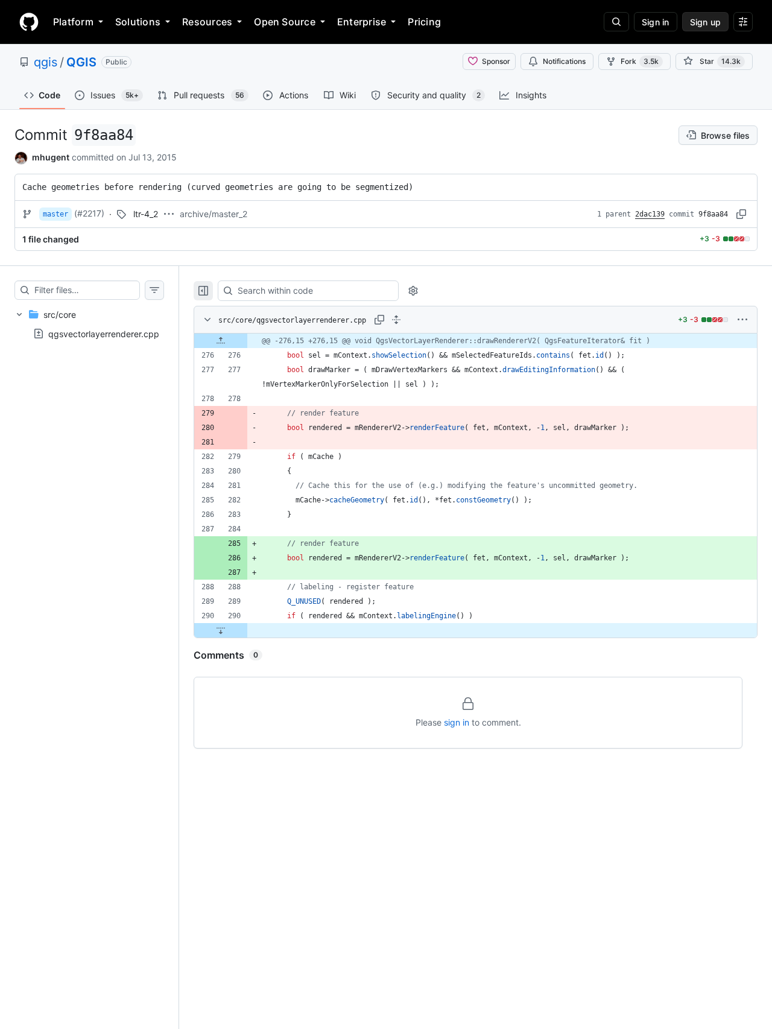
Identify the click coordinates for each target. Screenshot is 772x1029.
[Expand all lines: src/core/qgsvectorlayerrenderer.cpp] (396, 319)
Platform (73, 22)
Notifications (564, 61)
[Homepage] (29, 21)
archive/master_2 (213, 214)
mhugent (50, 157)
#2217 (89, 213)
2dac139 (650, 214)
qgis (45, 62)
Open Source (284, 22)
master (55, 214)
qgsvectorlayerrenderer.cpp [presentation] (103, 333)
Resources (207, 22)
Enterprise (361, 22)
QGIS (81, 62)
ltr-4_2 (145, 214)
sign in (456, 722)
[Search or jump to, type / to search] (616, 21)
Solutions (137, 22)
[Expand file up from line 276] (220, 341)
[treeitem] (89, 324)
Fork (640, 61)
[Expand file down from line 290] (220, 630)
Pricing (424, 22)
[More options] (742, 319)
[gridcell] (475, 341)
